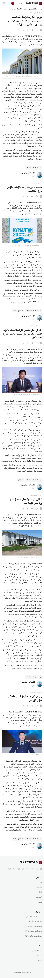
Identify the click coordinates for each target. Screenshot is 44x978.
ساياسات (39, 887)
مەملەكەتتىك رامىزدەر (35, 926)
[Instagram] (41, 30)
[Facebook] (27, 30)
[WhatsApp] (36, 30)
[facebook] (32, 869)
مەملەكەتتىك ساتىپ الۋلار (33, 936)
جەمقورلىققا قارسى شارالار (33, 931)
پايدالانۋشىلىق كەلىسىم (34, 917)
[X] (23, 30)
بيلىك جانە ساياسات (33, 167)
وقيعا (25, 9)
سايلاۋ (20, 480)
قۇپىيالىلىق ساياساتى (34, 921)
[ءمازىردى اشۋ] (4, 3)
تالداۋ (40, 892)
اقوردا (13, 9)
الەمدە (40, 902)
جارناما (40, 960)
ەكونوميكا (39, 897)
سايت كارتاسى (37, 951)
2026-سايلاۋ (32, 9)
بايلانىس (39, 955)
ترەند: (40, 9)
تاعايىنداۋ (19, 9)
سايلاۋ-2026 (18, 310)
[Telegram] (32, 30)
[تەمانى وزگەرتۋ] (11, 3)
